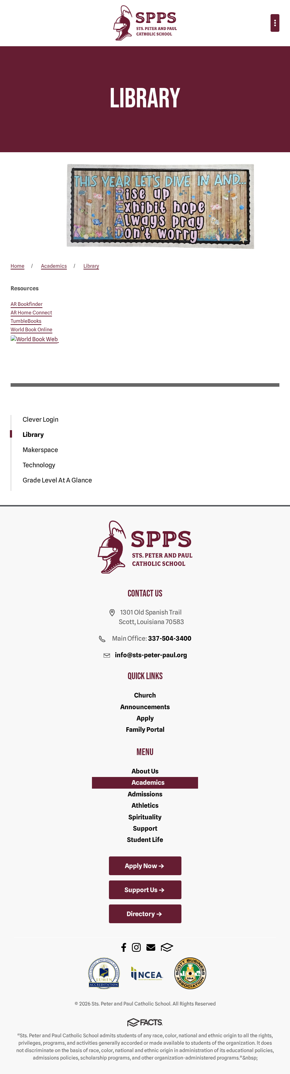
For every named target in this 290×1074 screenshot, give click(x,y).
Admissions (145, 794)
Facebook (124, 947)
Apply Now (141, 866)
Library (33, 434)
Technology (39, 465)
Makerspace (40, 449)
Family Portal (145, 729)
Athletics (145, 805)
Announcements (145, 707)
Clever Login (40, 419)
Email (150, 947)
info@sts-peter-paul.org (151, 655)
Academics (148, 782)
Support (145, 828)
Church (145, 695)
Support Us (140, 890)
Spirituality (145, 817)
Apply (145, 718)
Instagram (136, 947)
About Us (145, 771)
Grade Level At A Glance (57, 480)
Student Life (145, 839)
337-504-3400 (169, 638)
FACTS (167, 947)
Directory (141, 914)
